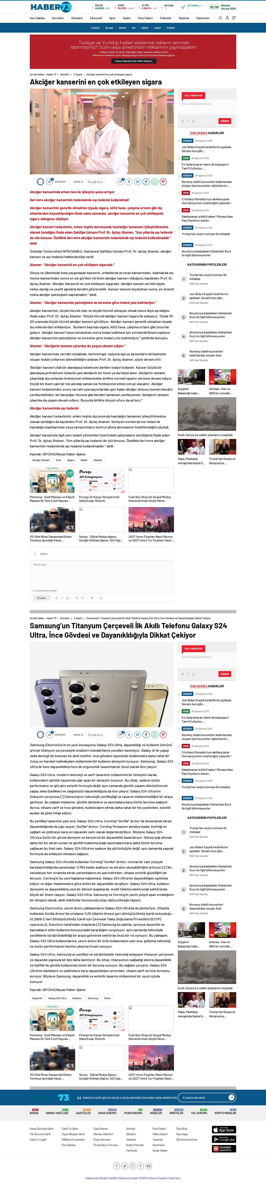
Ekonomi (96, 18)
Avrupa (109, 27)
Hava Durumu (107, 1112)
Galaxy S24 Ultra (57, 998)
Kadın (127, 18)
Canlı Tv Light (38, 1139)
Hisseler (156, 1112)
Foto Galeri (145, 18)
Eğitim (145, 27)
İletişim (104, 1178)
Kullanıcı (77, 998)
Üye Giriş (181, 1128)
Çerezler (133, 1178)
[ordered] (77, 598)
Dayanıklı (37, 998)
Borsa (34, 1112)
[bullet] (82, 598)
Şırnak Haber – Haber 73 (43, 74)
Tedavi (83, 460)
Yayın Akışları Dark (73, 1134)
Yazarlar (184, 18)
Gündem (77, 18)
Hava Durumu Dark (41, 1128)
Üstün (107, 998)
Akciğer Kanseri (41, 460)
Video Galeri (159, 1134)
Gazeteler (203, 18)
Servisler (58, 18)
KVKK (143, 1178)
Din (134, 27)
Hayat (157, 27)
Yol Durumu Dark (40, 1134)
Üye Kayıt (182, 1134)
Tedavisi (97, 460)
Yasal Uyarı (175, 1178)
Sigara (70, 460)
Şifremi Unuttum (186, 1139)
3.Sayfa (95, 27)
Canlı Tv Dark (70, 1128)
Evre (58, 460)
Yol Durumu (199, 1112)
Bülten (122, 27)
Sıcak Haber (160, 1150)
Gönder (41, 598)
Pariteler (176, 1112)
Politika (171, 27)
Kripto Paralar (225, 1112)
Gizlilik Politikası (118, 1178)
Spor (112, 18)
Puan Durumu (133, 1112)
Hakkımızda (92, 1178)
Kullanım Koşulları (157, 1178)
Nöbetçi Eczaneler (73, 1139)
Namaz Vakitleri (57, 1112)
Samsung (93, 998)
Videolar (165, 18)
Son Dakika (37, 18)
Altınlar (131, 1128)
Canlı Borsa (100, 1128)
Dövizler (131, 1134)
